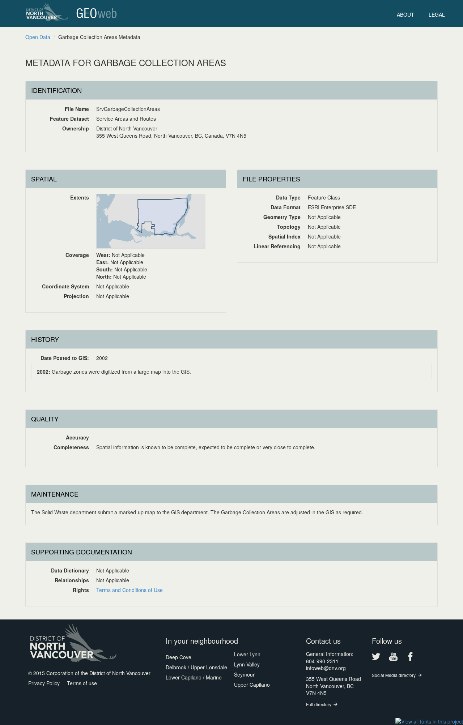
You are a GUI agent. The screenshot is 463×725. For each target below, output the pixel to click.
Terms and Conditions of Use (129, 589)
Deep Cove (178, 657)
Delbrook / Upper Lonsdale (196, 667)
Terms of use (82, 683)
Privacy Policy (44, 683)
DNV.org (47, 13)
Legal (437, 14)
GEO (96, 14)
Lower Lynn (247, 654)
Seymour (244, 674)
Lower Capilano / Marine (194, 677)
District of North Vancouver (75, 643)
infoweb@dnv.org (326, 668)
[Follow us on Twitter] (376, 656)
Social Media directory (394, 675)
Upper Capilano (252, 684)
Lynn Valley (247, 664)
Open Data (37, 36)
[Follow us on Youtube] (393, 656)
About (405, 14)
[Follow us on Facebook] (410, 656)
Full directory (318, 704)
